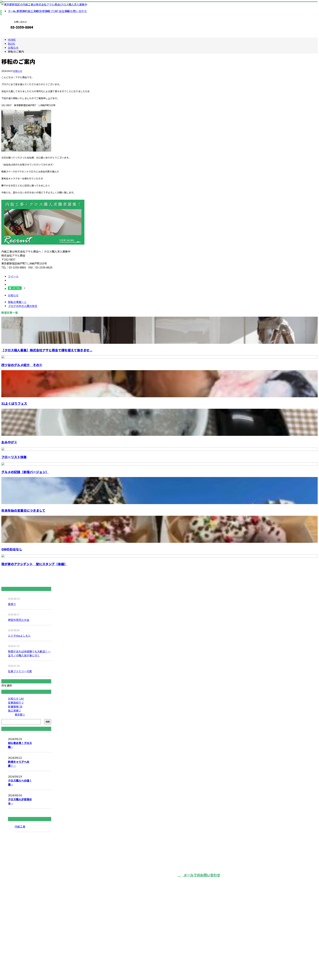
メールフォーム (13, 34)
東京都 (20, 714)
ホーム (12, 11)
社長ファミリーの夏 (20, 671)
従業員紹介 (15, 702)
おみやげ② (9, 442)
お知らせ (17, 71)
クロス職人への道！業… (20, 782)
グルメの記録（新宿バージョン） (25, 472)
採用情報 (44, 11)
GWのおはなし (11, 549)
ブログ (54, 11)
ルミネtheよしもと (19, 636)
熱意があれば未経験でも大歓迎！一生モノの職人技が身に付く (29, 653)
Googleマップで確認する (80, 940)
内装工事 (20, 826)
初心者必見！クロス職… (20, 745)
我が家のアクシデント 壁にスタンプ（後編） (34, 564)
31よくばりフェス (14, 403)
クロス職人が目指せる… (20, 801)
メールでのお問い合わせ (201, 874)
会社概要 (64, 11)
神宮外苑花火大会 (18, 620)
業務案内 (22, 11)
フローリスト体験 (14, 457)
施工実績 (33, 11)
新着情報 (15, 706)
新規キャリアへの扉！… (18, 764)
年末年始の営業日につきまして (23, 510)
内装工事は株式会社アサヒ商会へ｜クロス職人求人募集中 (98, 954)
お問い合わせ (78, 11)
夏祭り (12, 604)
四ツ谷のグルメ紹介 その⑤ (21, 365)
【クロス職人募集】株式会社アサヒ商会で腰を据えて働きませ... (46, 350)
